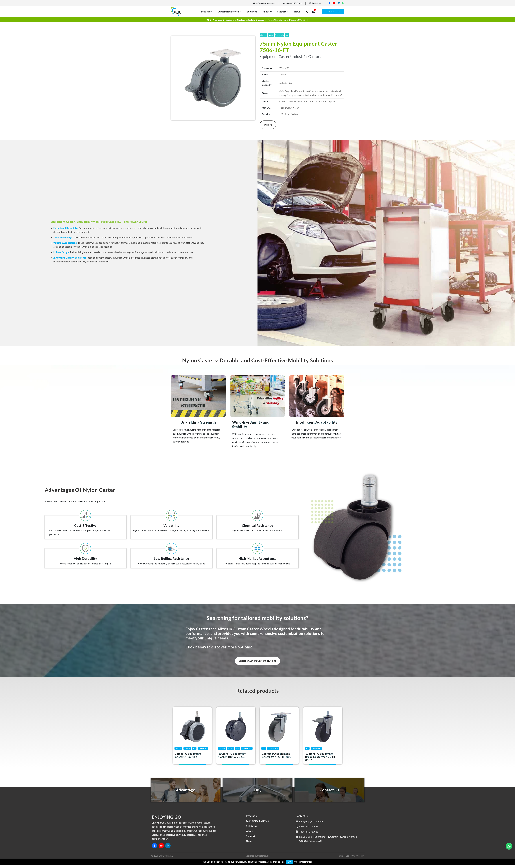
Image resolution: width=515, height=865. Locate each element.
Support (281, 11)
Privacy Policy (357, 855)
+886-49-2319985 (293, 3)
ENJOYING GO (166, 855)
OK (289, 861)
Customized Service (228, 11)
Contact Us (333, 11)
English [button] (315, 3)
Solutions (252, 11)
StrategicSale (263, 855)
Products (205, 11)
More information (303, 861)
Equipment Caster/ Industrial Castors (244, 20)
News (297, 11)
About (266, 11)
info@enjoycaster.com (265, 3)
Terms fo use (343, 855)
